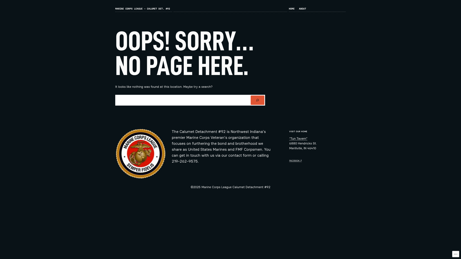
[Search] (257, 100)
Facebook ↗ (295, 160)
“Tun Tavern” (298, 138)
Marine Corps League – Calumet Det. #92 (142, 8)
